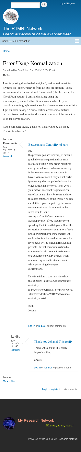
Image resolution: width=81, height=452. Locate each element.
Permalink (7, 156)
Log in (31, 326)
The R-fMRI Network (22, 28)
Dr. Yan (46, 438)
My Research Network (66, 438)
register (42, 326)
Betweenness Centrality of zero (48, 144)
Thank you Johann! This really (53, 341)
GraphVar (9, 381)
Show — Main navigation (16, 41)
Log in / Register (67, 3)
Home (6, 51)
